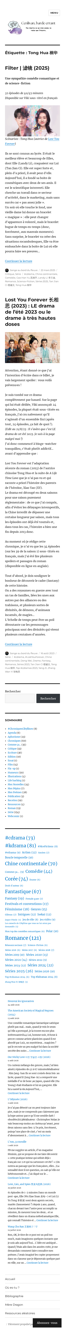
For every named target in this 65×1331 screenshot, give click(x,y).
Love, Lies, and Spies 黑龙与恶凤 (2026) (29, 1184)
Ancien (43, 852)
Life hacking (14, 780)
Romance (10, 281)
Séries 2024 (40, 965)
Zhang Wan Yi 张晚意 (16, 982)
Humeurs (13, 772)
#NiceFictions (48, 846)
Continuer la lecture (18, 261)
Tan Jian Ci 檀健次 (40, 664)
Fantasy (46, 660)
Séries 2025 (42, 281)
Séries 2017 (29, 950)
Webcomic (13, 816)
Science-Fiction (25, 281)
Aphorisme (14, 736)
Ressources (14, 804)
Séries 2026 (45, 971)
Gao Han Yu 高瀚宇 (26, 277)
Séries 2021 (16, 959)
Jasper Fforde (13, 920)
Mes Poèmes (15, 792)
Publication (14, 796)
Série (18, 274)
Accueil (10, 1279)
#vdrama (12, 852)
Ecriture (12, 752)
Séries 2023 (23, 664)
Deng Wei (26, 660)
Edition (12, 756)
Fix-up (11, 768)
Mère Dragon (14, 1304)
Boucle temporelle (19, 857)
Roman (12, 808)
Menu (54, 12)
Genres (39, 909)
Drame (37, 660)
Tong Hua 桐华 (24, 285)
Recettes (12, 800)
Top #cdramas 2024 (17, 977)
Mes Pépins (14, 788)
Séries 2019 (14, 954)
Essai (11, 760)
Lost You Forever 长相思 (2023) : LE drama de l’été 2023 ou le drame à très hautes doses (32, 312)
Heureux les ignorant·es (21, 1001)
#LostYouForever (34, 657)
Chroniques (14, 740)
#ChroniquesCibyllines (20, 728)
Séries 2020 (37, 954)
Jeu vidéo (47, 919)
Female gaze (34, 898)
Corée (16, 879)
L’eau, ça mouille (17, 1141)
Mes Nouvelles (16, 784)
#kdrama (20, 846)
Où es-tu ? (12, 1287)
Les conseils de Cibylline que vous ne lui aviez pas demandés (28, 925)
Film (10, 764)
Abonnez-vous (47, 1323)
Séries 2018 (46, 950)
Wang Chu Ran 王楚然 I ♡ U (22, 1226)
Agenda (12, 732)
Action (29, 852)
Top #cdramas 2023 (26, 668)
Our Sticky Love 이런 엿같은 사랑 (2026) (29, 1057)
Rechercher (13, 691)
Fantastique (23, 891)
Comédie (10, 277)
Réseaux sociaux (15, 945)
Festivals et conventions (27, 904)
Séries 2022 (38, 959)
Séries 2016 (12, 950)
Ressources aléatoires (20, 1313)
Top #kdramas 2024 (44, 976)
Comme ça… (14, 744)
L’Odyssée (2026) (17, 1099)
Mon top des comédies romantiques (25, 931)
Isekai (44, 914)
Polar (52, 931)
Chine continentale (46, 274)
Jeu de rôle (30, 919)
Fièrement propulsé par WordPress (27, 1324)
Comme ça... (14, 871)
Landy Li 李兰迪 (46, 277)
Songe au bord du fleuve (24, 270)
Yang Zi (42, 668)
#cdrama (29, 274)
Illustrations (14, 776)
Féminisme (17, 909)
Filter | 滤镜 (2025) (27, 68)
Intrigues (27, 914)
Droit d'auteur (14, 885)
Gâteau (10, 914)
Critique (9, 274)
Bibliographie (14, 1296)
